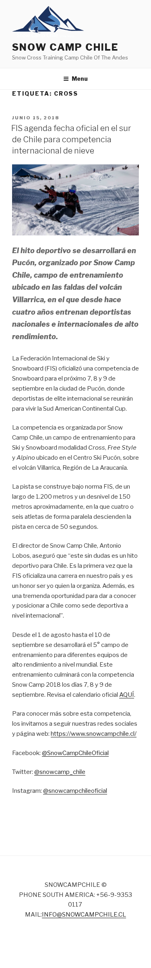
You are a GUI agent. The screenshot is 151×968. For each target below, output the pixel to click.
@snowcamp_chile (59, 772)
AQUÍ (126, 694)
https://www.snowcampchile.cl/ (94, 733)
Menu (80, 78)
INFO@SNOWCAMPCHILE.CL (84, 914)
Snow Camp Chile (65, 47)
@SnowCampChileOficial (75, 753)
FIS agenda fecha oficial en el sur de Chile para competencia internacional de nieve (71, 139)
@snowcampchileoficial (75, 790)
